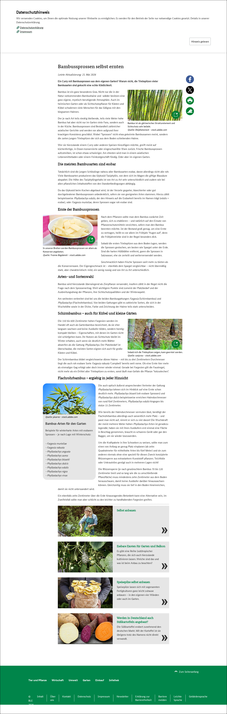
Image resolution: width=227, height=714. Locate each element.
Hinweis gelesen (200, 41)
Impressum (26, 31)
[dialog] (113, 357)
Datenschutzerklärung (31, 27)
